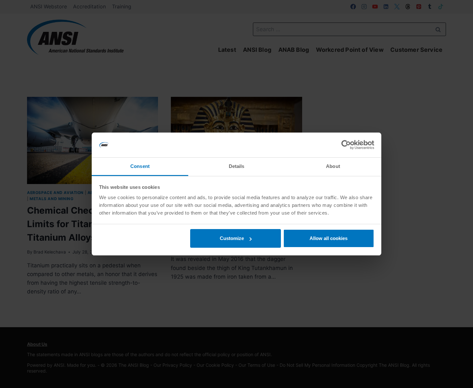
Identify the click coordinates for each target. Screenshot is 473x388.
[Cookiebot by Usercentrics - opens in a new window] (346, 145)
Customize (232, 238)
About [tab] (333, 166)
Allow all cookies (329, 238)
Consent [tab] (140, 166)
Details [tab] (237, 166)
